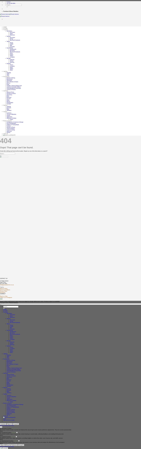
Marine (8, 101)
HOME (5, 27)
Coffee (11, 44)
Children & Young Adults (13, 124)
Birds (8, 96)
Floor (8, 75)
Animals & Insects (11, 93)
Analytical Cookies (6, 436)
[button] (9, 420)
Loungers (12, 57)
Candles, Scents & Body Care (14, 85)
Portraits (9, 103)
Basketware (10, 79)
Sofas (11, 33)
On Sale (5, 28)
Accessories (6, 76)
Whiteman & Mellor (11, 118)
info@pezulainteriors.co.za (7, 284)
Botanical (9, 97)
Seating (8, 36)
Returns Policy (3, 288)
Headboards (13, 49)
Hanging (9, 72)
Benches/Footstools (15, 40)
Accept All (15, 424)
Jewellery (9, 110)
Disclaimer (2, 292)
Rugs (8, 84)
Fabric (11, 119)
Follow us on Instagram (6, 297)
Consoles (12, 46)
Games (8, 132)
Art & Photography (11, 123)
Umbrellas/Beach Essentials (14, 88)
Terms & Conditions (5, 289)
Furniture (5, 29)
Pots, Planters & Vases (12, 81)
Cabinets (12, 59)
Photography (10, 102)
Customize (3, 424)
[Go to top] (0, 304)
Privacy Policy (3, 291)
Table (8, 74)
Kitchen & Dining (11, 77)
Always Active (15, 428)
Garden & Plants (11, 127)
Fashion (9, 126)
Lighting (5, 71)
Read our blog (3, 296)
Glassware (9, 80)
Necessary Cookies (6, 428)
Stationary (9, 131)
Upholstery (9, 31)
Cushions (9, 113)
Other (11, 70)
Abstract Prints (10, 92)
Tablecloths (9, 116)
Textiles (5, 111)
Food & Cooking (11, 129)
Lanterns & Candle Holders (13, 87)
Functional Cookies (6, 432)
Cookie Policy (10, 425)
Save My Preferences (12, 445)
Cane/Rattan (10, 48)
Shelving (12, 62)
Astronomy (9, 94)
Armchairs (12, 32)
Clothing (9, 106)
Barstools (12, 50)
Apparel (5, 105)
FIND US (5, 133)
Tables (8, 41)
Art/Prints (5, 90)
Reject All (9, 424)
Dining (11, 38)
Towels (8, 115)
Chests (11, 61)
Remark (14, 432)
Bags (8, 109)
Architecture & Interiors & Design (15, 122)
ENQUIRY (13, 135)
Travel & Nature (11, 128)
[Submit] (0, 155)
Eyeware (9, 107)
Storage (9, 58)
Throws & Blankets (11, 114)
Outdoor (9, 63)
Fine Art (9, 98)
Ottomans (12, 35)
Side (11, 45)
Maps (8, 100)
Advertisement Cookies (7, 441)
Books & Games (7, 120)
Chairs (11, 54)
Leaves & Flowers (11, 89)
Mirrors (8, 83)
